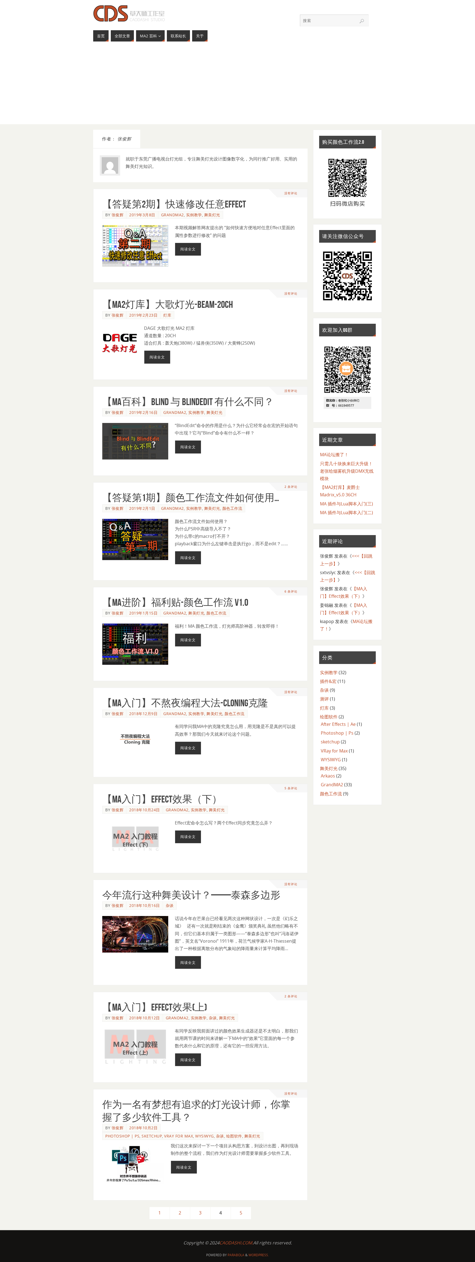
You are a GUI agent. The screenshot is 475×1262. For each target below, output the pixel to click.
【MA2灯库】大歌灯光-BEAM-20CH (167, 304)
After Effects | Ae (338, 724)
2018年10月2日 (143, 1127)
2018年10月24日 (144, 809)
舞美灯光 (212, 214)
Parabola (236, 1255)
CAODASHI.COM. (236, 1243)
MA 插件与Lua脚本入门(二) (346, 513)
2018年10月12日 (144, 1017)
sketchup (152, 1136)
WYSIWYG (204, 1136)
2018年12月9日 (143, 713)
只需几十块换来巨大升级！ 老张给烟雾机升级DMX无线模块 (347, 471)
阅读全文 (188, 249)
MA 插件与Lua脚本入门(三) (346, 504)
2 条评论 (291, 487)
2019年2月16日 (143, 412)
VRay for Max (178, 1136)
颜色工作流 (232, 508)
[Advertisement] (237, 85)
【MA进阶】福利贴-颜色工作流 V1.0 (175, 602)
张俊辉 (118, 214)
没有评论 (290, 193)
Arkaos (328, 776)
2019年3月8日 (142, 214)
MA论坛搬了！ (334, 455)
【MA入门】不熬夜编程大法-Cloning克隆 (185, 703)
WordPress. (258, 1255)
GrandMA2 (172, 214)
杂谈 (170, 905)
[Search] (361, 21)
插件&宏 (328, 681)
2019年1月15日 (143, 613)
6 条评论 (291, 591)
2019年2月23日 (143, 315)
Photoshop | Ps (122, 1136)
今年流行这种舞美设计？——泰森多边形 (191, 895)
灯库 (167, 315)
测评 (324, 699)
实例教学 (194, 214)
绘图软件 (234, 1136)
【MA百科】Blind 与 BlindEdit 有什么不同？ (188, 401)
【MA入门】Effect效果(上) (154, 1007)
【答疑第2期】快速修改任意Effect (174, 204)
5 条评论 (291, 788)
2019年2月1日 (142, 508)
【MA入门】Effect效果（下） (162, 799)
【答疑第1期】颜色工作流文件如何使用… (190, 497)
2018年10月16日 (144, 905)
